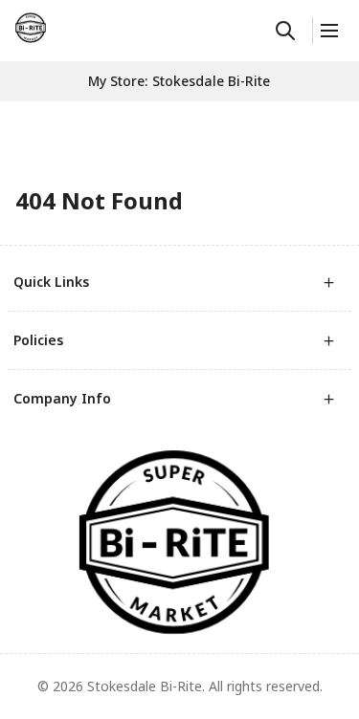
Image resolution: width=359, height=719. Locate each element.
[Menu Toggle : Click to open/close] (328, 30)
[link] (30, 27)
